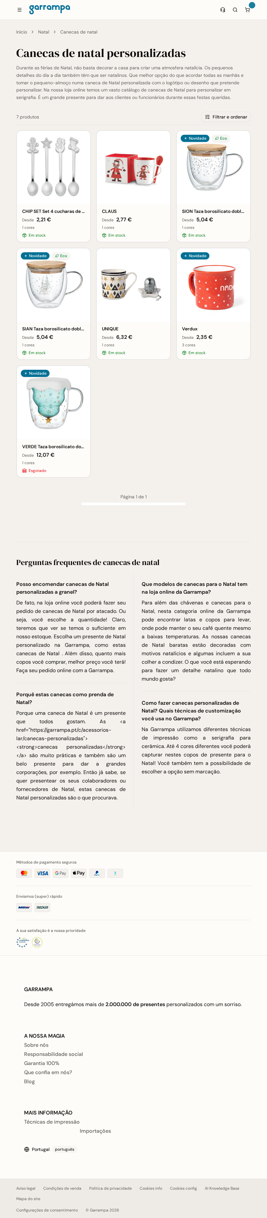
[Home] (49, 9)
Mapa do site (28, 1198)
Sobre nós (36, 1045)
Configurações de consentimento (47, 1210)
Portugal (53, 1149)
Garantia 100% (41, 1063)
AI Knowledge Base (222, 1188)
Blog (29, 1081)
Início (21, 32)
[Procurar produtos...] (235, 10)
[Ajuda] (223, 10)
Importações (95, 1131)
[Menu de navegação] (19, 10)
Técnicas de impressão (52, 1121)
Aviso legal (25, 1188)
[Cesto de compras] (247, 10)
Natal (43, 32)
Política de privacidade (110, 1188)
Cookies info (151, 1188)
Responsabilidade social (53, 1054)
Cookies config (183, 1188)
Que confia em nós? (48, 1072)
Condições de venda (62, 1188)
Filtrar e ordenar (230, 117)
